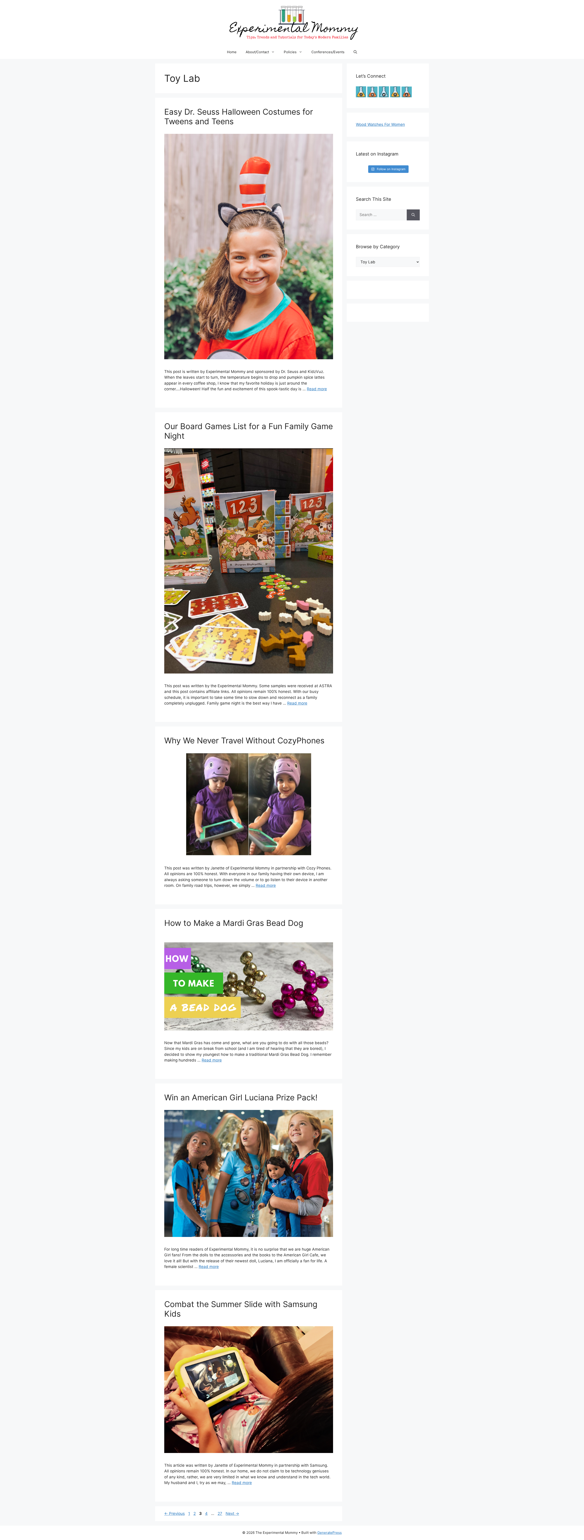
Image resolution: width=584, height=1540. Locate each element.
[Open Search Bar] (355, 52)
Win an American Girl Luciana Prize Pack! (241, 1097)
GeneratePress (329, 1532)
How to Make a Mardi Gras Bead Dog (233, 923)
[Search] (413, 214)
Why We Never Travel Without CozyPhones (244, 740)
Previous (174, 1513)
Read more (317, 389)
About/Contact (257, 52)
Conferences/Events (327, 52)
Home (232, 52)
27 (220, 1513)
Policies (290, 52)
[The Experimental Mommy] (292, 22)
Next (232, 1513)
